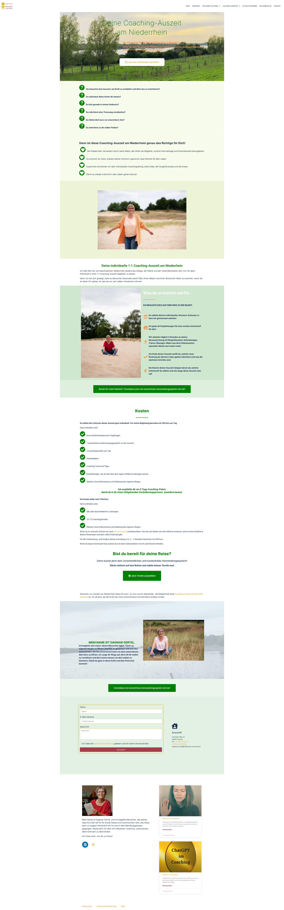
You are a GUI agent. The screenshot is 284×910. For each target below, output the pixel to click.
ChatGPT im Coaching (170, 875)
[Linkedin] (85, 845)
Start (188, 6)
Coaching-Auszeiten (230, 6)
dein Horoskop (120, 531)
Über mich (196, 6)
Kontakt (277, 6)
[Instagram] (93, 845)
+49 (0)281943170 (181, 742)
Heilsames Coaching (210, 6)
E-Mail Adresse (87, 717)
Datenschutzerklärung (103, 743)
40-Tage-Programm (250, 6)
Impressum (87, 906)
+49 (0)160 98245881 (179, 744)
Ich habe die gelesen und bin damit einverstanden (115, 743)
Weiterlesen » (167, 829)
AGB (123, 906)
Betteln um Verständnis (171, 818)
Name (82, 707)
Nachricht (84, 727)
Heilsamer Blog (265, 6)
